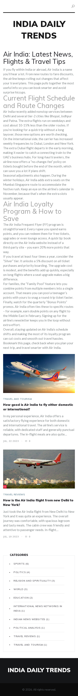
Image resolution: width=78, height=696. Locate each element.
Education (23, 597)
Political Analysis (29, 627)
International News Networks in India (38, 608)
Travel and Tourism (17, 399)
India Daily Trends (39, 670)
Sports (21, 563)
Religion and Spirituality (34, 580)
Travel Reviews (14, 494)
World (20, 589)
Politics (22, 572)
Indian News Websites (32, 619)
